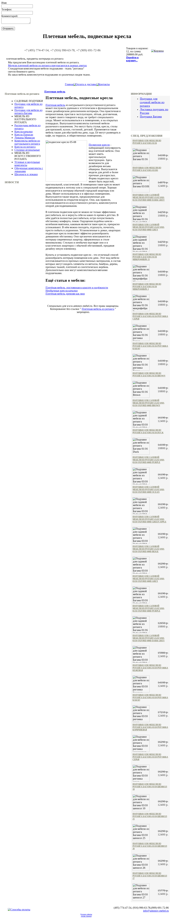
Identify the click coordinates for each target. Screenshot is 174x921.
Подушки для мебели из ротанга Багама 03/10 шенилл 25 (150, 816)
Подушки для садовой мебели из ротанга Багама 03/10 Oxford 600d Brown (148, 403)
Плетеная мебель (54, 91)
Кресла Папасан (23, 134)
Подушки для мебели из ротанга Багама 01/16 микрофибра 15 (147, 257)
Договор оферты (86, 914)
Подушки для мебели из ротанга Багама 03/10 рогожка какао (150, 697)
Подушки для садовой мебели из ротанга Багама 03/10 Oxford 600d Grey (148, 578)
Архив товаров (86, 916)
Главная (69, 84)
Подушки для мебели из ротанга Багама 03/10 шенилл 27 (150, 876)
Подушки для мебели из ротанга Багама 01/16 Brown (149, 374)
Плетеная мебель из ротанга (98, 309)
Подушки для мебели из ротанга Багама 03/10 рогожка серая (150, 757)
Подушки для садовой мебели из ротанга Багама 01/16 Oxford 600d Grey (148, 227)
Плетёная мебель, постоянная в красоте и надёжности (77, 287)
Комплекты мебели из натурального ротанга (27, 142)
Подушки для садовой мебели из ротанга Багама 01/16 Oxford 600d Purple (148, 608)
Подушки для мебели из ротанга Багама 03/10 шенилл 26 (150, 846)
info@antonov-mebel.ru (156, 910)
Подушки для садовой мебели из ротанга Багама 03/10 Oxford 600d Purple (148, 460)
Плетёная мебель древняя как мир (65, 293)
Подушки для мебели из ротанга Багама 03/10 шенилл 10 (150, 786)
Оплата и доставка (86, 84)
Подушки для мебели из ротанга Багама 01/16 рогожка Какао (150, 346)
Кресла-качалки (23, 131)
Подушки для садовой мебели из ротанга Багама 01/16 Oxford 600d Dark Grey (149, 197)
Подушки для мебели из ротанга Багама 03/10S (147, 169)
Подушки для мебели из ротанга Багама (28, 112)
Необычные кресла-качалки (62, 290)
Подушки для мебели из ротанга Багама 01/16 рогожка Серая (150, 316)
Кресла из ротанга (25, 146)
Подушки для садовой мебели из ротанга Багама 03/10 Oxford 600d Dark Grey (149, 638)
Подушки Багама (151, 116)
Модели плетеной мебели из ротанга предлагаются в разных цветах (47, 65)
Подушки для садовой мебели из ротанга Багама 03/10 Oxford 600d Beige (148, 549)
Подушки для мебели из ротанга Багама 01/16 (147, 141)
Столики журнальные (27, 149)
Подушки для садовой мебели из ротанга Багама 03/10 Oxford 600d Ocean (148, 489)
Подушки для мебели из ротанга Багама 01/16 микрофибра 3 (147, 286)
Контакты (104, 84)
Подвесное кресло (99, 144)
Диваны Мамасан (24, 137)
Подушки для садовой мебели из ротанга (152, 102)
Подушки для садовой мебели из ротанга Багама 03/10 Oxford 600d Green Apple (149, 519)
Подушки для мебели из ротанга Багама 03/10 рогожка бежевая (150, 668)
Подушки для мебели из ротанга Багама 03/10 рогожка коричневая (150, 727)
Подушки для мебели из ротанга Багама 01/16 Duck (148, 431)
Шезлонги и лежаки (26, 174)
